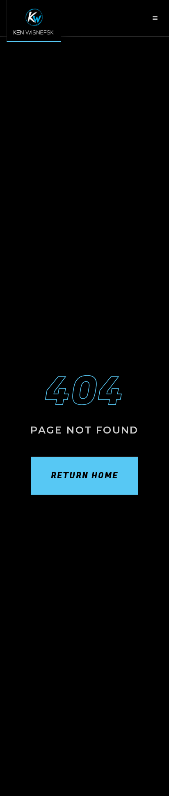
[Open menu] (155, 18)
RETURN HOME (84, 476)
